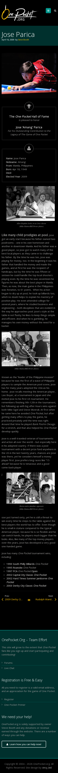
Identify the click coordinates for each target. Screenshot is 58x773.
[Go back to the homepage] (20, 13)
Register (9, 699)
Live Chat (9, 668)
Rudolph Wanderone (45, 599)
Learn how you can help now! (25, 744)
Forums (8, 662)
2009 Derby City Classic (17, 599)
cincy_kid (47, 767)
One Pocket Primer (14, 704)
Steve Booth (23, 39)
